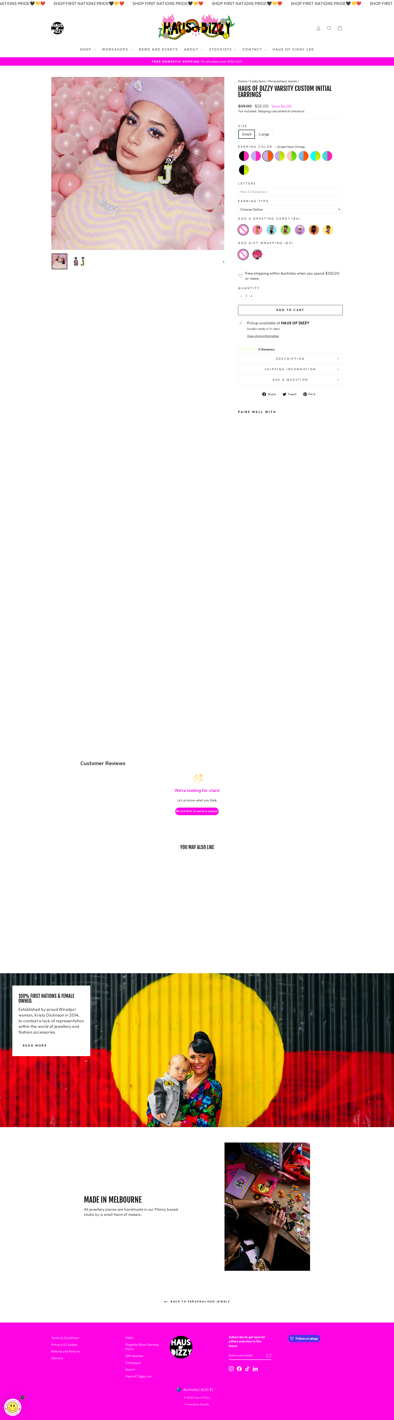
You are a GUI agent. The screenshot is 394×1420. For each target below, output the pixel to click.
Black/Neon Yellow (244, 170)
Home (242, 81)
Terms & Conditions (65, 1338)
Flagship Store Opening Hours (142, 1347)
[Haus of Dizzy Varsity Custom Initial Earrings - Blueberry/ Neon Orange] (244, 666)
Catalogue (133, 1363)
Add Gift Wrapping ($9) (265, 243)
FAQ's (129, 1338)
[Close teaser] (23, 1397)
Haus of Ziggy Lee (138, 1376)
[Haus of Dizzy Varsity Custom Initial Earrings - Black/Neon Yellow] (244, 700)
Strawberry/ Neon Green (291, 156)
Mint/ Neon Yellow (315, 156)
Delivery (57, 1358)
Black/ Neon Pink (244, 156)
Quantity (249, 288)
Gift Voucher (134, 1356)
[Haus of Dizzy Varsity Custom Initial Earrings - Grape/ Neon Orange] (244, 633)
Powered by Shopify (197, 1404)
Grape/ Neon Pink (256, 156)
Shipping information (290, 369)
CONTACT (252, 49)
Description (290, 359)
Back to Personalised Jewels (200, 1301)
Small (246, 134)
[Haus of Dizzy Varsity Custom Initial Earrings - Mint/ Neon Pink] (244, 688)
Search (130, 1369)
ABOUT (192, 49)
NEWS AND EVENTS (158, 49)
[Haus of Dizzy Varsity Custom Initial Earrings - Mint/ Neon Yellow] (244, 677)
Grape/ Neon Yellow (280, 156)
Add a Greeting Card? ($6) (269, 218)
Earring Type (253, 201)
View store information (263, 336)
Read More (35, 1045)
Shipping (264, 111)
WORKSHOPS (116, 49)
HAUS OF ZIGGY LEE (293, 49)
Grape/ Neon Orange (268, 156)
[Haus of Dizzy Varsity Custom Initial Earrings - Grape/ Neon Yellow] (244, 644)
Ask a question (290, 380)
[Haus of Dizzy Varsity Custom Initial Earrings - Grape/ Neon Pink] (244, 622)
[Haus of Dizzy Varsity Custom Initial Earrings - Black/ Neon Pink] (244, 611)
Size (242, 126)
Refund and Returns (65, 1351)
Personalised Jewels (282, 81)
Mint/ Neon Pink (327, 156)
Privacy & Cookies (64, 1345)
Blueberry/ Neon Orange (303, 156)
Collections (258, 81)
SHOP (86, 49)
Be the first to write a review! (197, 811)
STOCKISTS (221, 49)
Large (264, 134)
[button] (12, 1407)
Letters (247, 183)
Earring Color (271, 147)
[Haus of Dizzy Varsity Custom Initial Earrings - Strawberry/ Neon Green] (244, 655)
